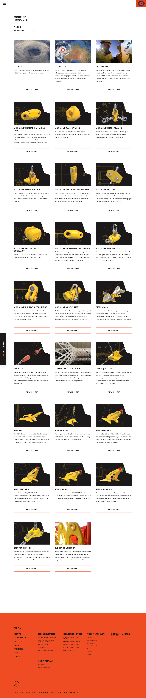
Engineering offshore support (71, 647)
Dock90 (75, 692)
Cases (16, 645)
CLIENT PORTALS (45, 661)
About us (18, 634)
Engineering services (72, 634)
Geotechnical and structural (71, 644)
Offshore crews (43, 644)
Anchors (89, 637)
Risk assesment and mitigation (72, 641)
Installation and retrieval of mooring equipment (46, 641)
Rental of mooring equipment (47, 637)
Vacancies (18, 649)
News (16, 653)
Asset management (44, 647)
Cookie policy (31, 692)
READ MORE (60, 346)
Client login (41, 664)
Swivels (89, 655)
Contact (18, 657)
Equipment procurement (45, 650)
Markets (18, 642)
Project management (69, 650)
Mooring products (96, 634)
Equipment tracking (44, 667)
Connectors (90, 643)
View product (32, 90)
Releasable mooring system (120, 635)
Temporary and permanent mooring (71, 638)
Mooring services (46, 634)
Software (89, 652)
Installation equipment (94, 646)
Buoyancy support (92, 640)
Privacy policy (19, 692)
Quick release (91, 649)
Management (20, 638)
